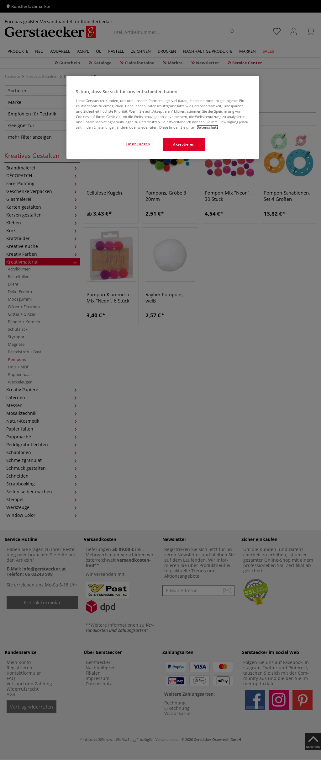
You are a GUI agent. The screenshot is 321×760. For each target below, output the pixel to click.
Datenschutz (207, 127)
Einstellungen (138, 144)
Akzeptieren (183, 144)
